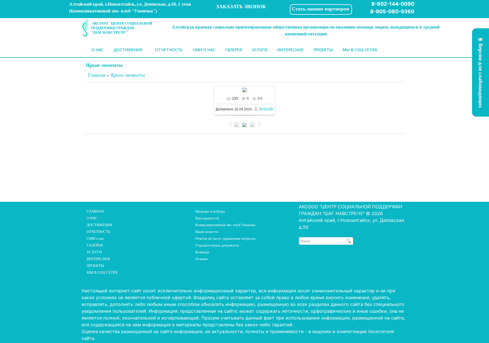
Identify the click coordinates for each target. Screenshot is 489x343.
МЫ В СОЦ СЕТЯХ (102, 272)
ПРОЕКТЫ (95, 265)
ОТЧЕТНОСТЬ (98, 232)
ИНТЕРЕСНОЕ (98, 259)
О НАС (92, 218)
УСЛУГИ (94, 252)
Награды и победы (210, 211)
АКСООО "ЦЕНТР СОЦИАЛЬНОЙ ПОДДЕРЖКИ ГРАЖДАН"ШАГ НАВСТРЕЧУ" (121, 28)
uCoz (87, 283)
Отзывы (201, 259)
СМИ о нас (95, 238)
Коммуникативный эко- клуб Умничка (225, 225)
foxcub (266, 109)
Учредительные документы (217, 245)
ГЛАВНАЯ (95, 211)
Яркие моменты (127, 75)
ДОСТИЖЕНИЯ (99, 225)
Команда (202, 252)
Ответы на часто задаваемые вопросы (225, 238)
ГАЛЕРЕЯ (95, 245)
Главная (96, 75)
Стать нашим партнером (320, 9)
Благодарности (207, 218)
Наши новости (206, 232)
